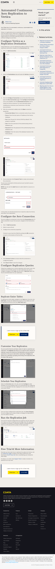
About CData (43, 513)
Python (4, 520)
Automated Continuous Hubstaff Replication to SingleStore (45, 78)
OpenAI (17, 549)
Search (40, 2)
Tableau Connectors (7, 530)
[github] (9, 501)
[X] (7, 501)
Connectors (30, 513)
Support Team (17, 459)
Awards (42, 520)
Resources (5, 544)
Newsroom (43, 518)
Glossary (5, 549)
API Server (5, 522)
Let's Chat (47, 2)
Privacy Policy (12, 561)
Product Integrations (32, 515)
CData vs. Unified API (32, 524)
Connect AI (18, 515)
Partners (42, 524)
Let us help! (24, 334)
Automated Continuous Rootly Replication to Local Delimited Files (46, 51)
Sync (17, 513)
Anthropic (18, 538)
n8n (16, 547)
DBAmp (17, 520)
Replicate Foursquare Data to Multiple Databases (46, 41)
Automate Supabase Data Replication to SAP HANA (46, 82)
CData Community (7, 538)
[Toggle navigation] (13, 2)
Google (17, 542)
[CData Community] (11, 501)
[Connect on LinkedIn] (34, 22)
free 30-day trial (11, 455)
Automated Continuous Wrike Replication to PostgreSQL (45, 67)
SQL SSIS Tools (19, 518)
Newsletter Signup (7, 547)
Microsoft (18, 544)
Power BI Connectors (7, 528)
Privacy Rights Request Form (12, 562)
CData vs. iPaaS (31, 522)
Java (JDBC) (6, 515)
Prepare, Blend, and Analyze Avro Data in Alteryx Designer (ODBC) (46, 46)
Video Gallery (6, 551)
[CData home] (6, 2)
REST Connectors (7, 524)
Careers (42, 526)
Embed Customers (32, 520)
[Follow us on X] (32, 22)
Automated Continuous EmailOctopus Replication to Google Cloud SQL (47, 73)
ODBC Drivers (6, 513)
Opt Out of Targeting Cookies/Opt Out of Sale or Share (41, 564)
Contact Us (43, 528)
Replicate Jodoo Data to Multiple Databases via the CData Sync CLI (46, 57)
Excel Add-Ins (6, 526)
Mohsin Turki (8, 21)
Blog (4, 542)
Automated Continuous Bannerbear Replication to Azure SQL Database (46, 62)
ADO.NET (5, 518)
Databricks (18, 540)
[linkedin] (4, 501)
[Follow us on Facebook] (30, 22)
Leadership (43, 522)
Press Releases (44, 515)
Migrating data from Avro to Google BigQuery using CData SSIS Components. (46, 87)
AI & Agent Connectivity (33, 518)
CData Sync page (7, 453)
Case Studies (6, 540)
